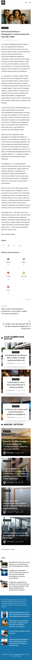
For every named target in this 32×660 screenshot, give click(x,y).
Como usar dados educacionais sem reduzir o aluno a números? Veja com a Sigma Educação (16, 505)
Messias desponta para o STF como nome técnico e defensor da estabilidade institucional (19, 614)
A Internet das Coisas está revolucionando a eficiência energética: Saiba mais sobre (16, 412)
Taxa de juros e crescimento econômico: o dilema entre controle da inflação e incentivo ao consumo (18, 624)
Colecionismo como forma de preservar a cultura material (16, 385)
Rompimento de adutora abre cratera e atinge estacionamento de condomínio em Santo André (16, 358)
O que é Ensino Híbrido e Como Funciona (19, 632)
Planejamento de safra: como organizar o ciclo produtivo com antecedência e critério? (19, 564)
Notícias (5, 28)
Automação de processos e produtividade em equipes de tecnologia (15, 535)
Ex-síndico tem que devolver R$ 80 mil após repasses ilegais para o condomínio (17, 326)
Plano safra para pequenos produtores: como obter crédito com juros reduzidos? (14, 311)
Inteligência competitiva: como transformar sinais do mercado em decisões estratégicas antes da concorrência (19, 574)
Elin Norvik (11, 363)
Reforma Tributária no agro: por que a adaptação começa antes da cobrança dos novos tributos (15, 445)
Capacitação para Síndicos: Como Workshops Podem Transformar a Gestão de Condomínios (19, 642)
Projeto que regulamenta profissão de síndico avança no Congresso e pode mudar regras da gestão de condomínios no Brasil (19, 586)
